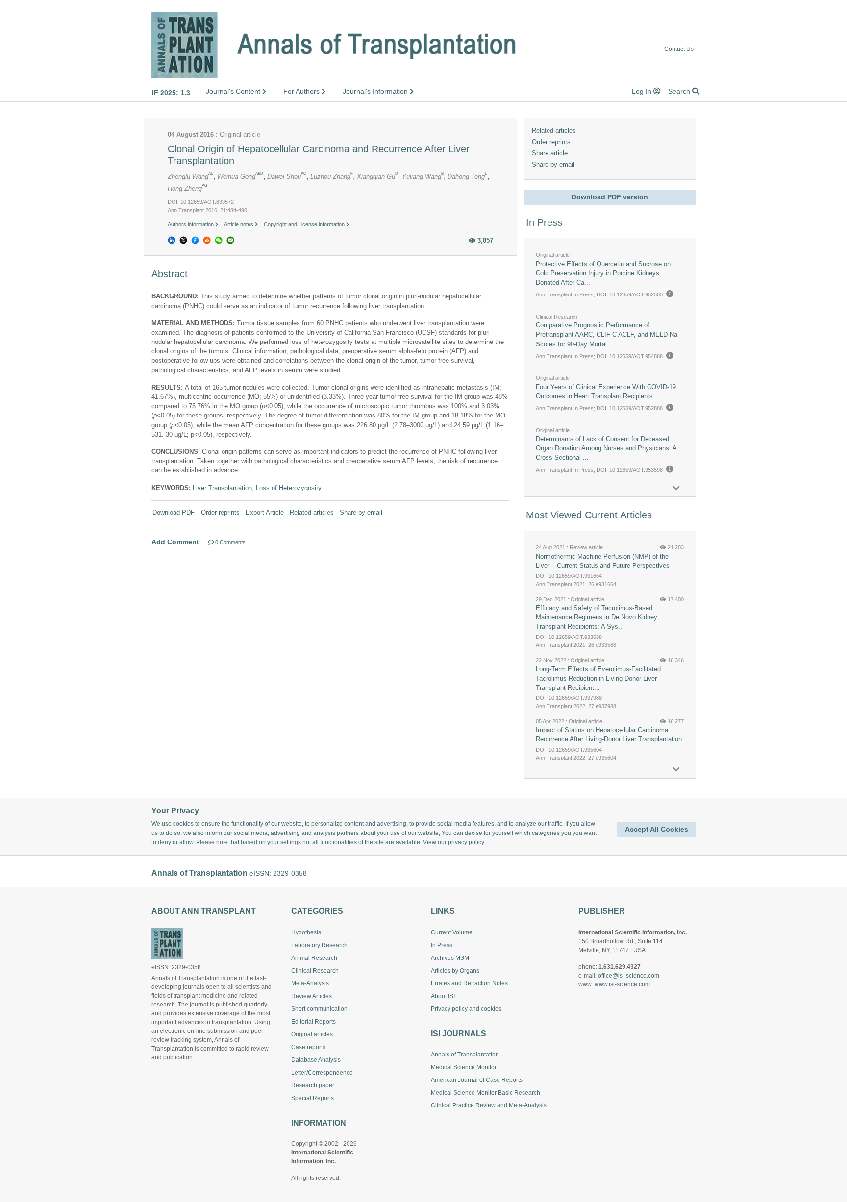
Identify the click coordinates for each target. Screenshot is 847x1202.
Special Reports (312, 1098)
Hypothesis (306, 932)
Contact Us (679, 49)
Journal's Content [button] (234, 91)
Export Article (265, 512)
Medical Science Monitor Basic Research (485, 1092)
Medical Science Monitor (464, 1067)
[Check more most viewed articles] (676, 769)
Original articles (312, 1034)
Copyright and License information (305, 224)
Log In (642, 91)
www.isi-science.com (622, 984)
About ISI (443, 996)
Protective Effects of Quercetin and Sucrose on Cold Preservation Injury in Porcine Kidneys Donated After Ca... (603, 273)
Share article (550, 153)
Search (680, 91)
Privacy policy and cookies (466, 1009)
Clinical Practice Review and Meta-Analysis (489, 1105)
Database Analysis (316, 1059)
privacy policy (466, 842)
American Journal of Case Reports (477, 1080)
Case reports (308, 1047)
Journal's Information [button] (376, 91)
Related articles (312, 512)
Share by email (361, 512)
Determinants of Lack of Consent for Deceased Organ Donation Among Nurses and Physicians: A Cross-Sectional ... (606, 448)
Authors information (191, 224)
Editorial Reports (313, 1021)
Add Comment (175, 542)
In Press (441, 945)
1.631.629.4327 (619, 966)
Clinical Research (315, 970)
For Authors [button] (302, 91)
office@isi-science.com (628, 975)
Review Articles (311, 996)
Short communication (319, 1009)
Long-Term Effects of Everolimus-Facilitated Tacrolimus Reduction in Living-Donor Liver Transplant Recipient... (598, 678)
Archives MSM (450, 958)
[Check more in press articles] (676, 488)
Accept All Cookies (656, 829)
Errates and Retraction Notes (469, 983)
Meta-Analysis (310, 983)
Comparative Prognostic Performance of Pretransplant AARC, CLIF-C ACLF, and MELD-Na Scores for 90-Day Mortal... (606, 334)
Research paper (312, 1085)
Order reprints (220, 512)
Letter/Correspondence (322, 1072)
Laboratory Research (319, 945)
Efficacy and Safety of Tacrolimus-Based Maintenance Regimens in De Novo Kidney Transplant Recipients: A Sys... (596, 617)
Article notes (239, 224)
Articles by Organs (455, 970)
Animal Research (314, 958)
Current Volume (452, 932)
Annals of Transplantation (465, 1054)
